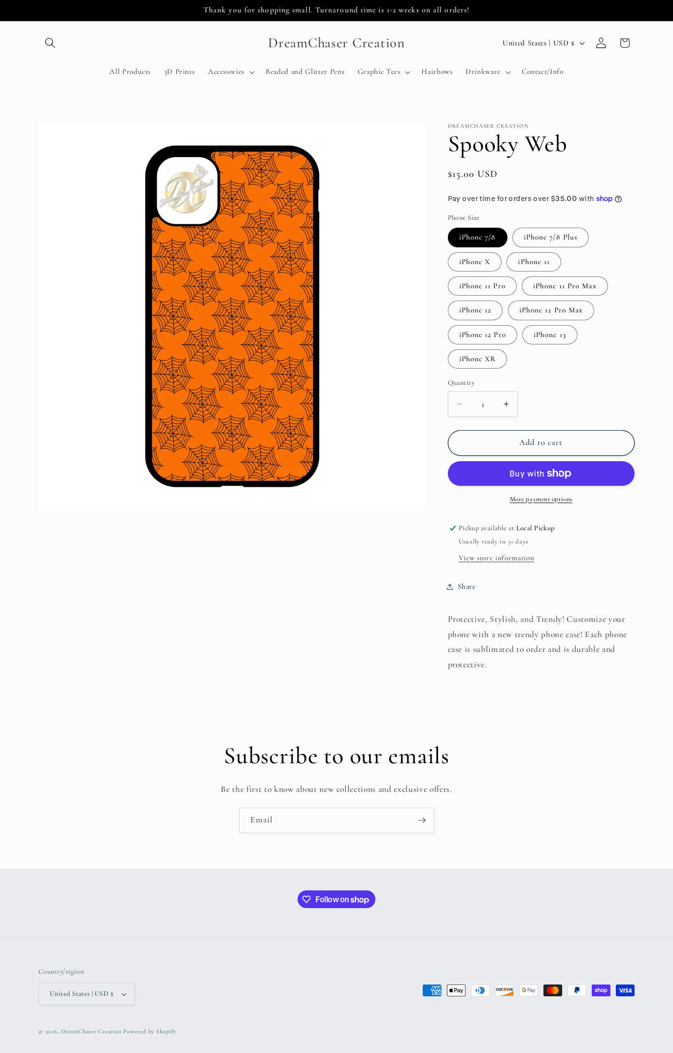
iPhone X (475, 261)
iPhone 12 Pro (482, 334)
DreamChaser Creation (91, 1031)
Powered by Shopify (149, 1031)
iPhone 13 (550, 334)
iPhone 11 (534, 261)
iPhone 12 (475, 310)
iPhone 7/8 (477, 237)
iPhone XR (477, 358)
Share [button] (467, 586)
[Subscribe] (422, 820)
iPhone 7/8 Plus (551, 237)
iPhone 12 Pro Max (551, 310)
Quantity (461, 382)
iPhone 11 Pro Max (565, 285)
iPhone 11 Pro (482, 285)
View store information (497, 557)
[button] (50, 43)
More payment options (541, 499)
